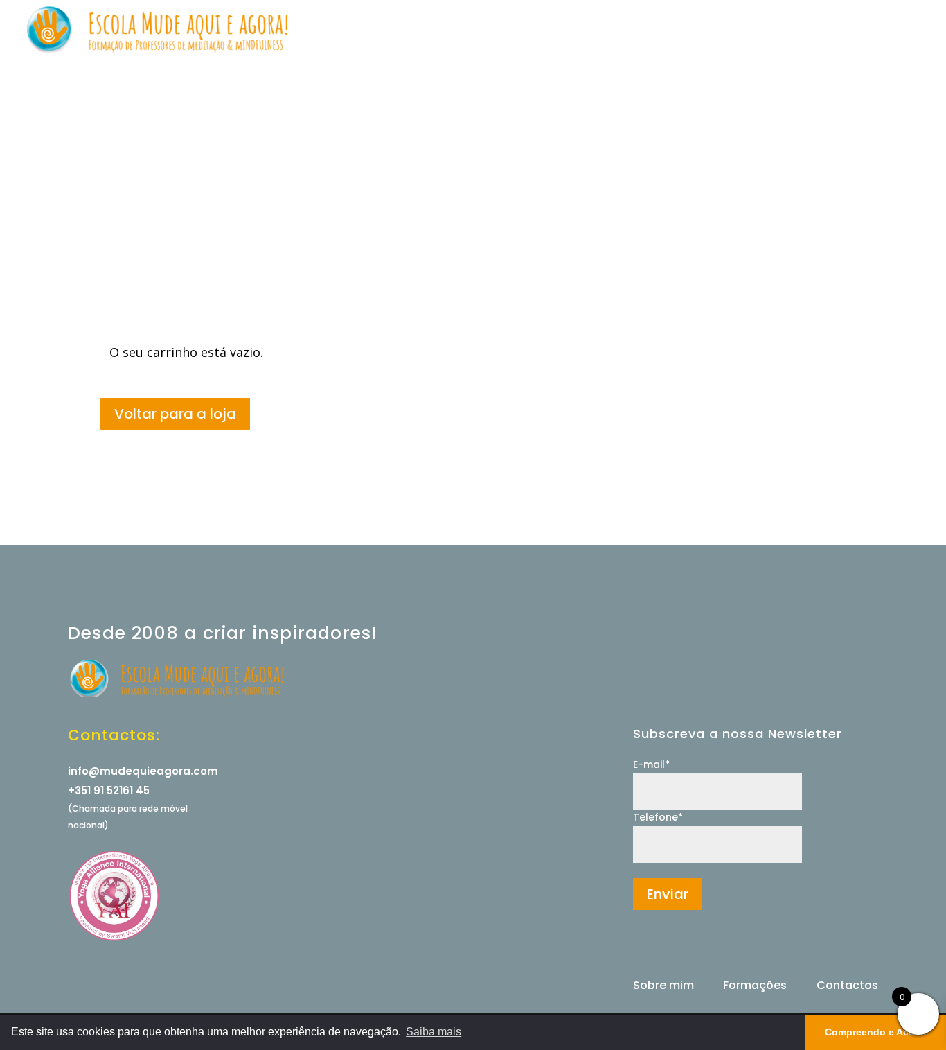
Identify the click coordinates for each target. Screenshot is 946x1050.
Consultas (564, 30)
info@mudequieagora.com (143, 771)
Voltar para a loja (175, 413)
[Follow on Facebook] (670, 947)
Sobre (506, 30)
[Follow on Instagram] (644, 947)
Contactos (866, 30)
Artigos (803, 30)
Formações (635, 30)
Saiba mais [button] (433, 1032)
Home (458, 30)
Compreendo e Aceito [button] (876, 1032)
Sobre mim (663, 985)
